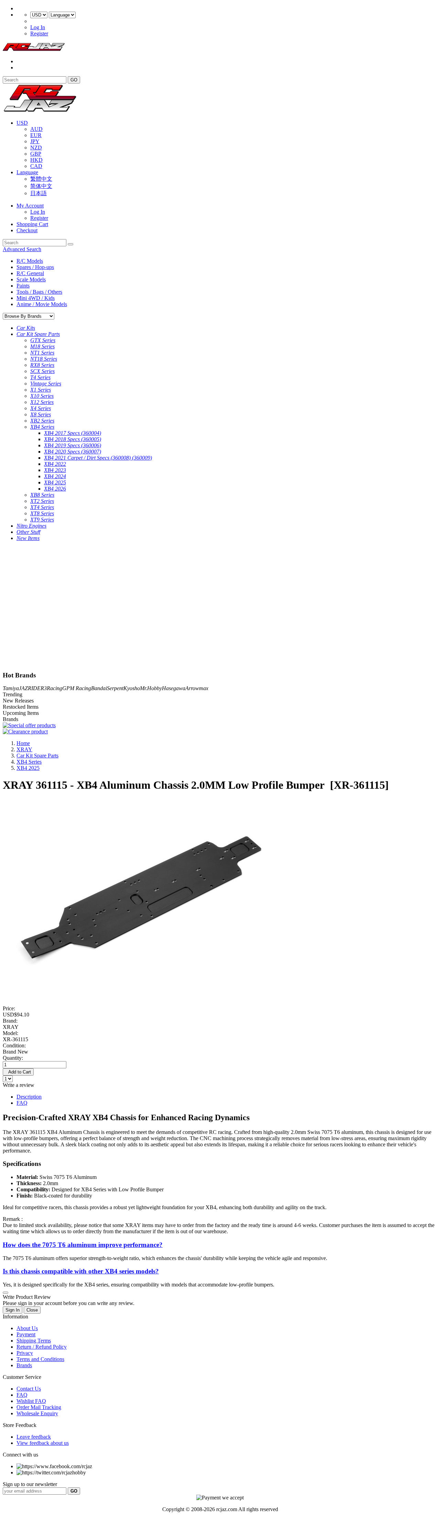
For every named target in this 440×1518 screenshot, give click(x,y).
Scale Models (31, 279)
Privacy (24, 1353)
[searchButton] (70, 244)
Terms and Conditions (40, 1359)
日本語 (38, 193)
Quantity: (13, 1058)
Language (27, 172)
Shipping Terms (33, 1340)
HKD (36, 160)
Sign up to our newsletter (30, 1484)
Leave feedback (33, 1437)
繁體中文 (41, 179)
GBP (35, 154)
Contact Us (28, 1389)
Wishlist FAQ (31, 1401)
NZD (36, 147)
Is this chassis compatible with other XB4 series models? (81, 1271)
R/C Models (29, 261)
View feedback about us (42, 1443)
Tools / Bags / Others (39, 292)
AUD (36, 129)
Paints (23, 286)
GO (73, 79)
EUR (36, 135)
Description (29, 1097)
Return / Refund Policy (41, 1347)
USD (22, 123)
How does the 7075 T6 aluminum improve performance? (83, 1244)
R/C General (30, 273)
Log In (37, 27)
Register (39, 33)
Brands (24, 1365)
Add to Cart (18, 1072)
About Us (27, 1328)
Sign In (13, 1310)
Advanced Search (22, 249)
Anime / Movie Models (41, 304)
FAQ (22, 1103)
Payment (25, 1334)
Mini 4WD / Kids (35, 298)
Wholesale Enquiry (37, 1413)
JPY (35, 141)
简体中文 (41, 186)
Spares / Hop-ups (35, 267)
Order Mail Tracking (38, 1407)
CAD (36, 166)
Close (32, 1310)
